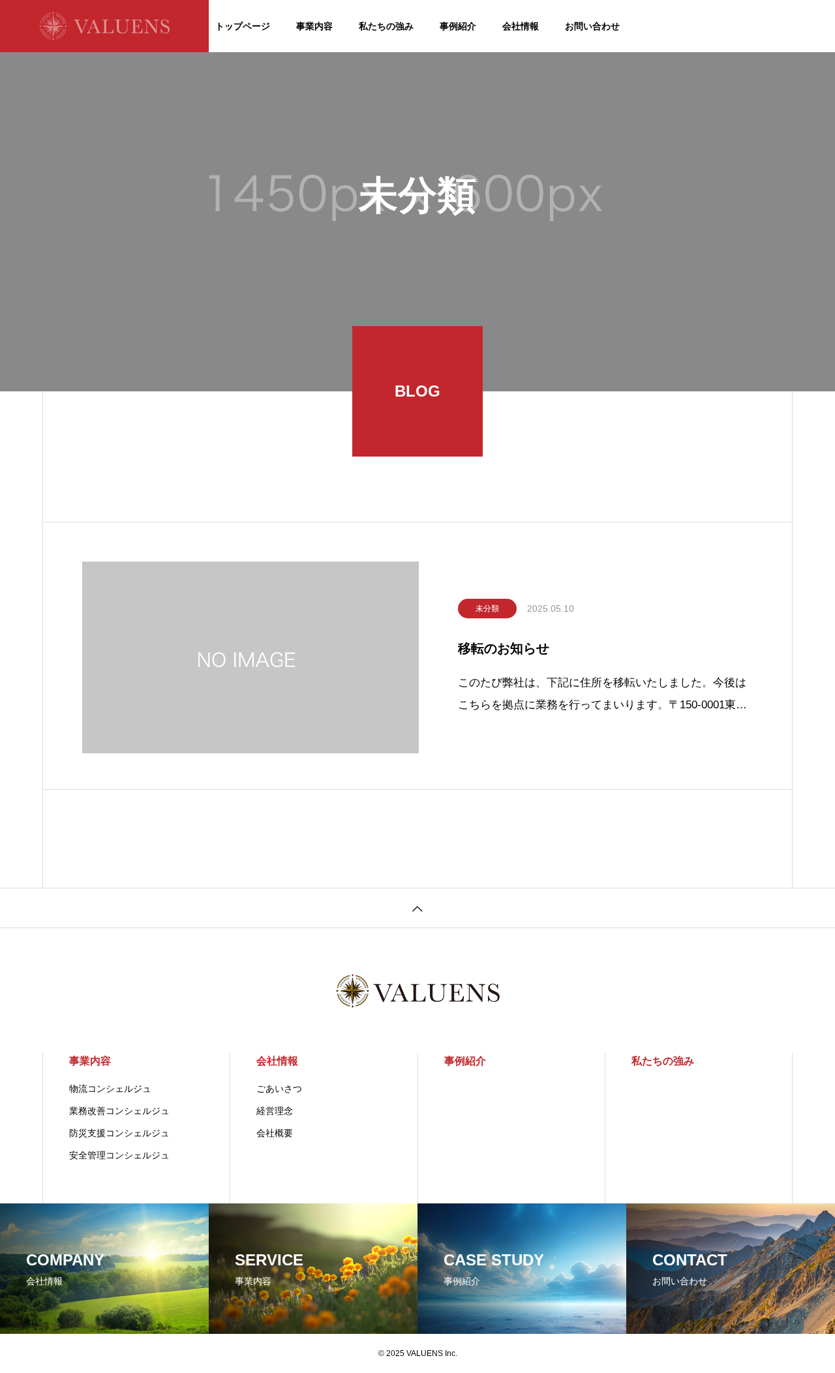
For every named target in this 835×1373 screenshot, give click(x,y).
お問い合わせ (592, 26)
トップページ (242, 26)
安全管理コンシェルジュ (119, 1155)
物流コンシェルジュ (110, 1088)
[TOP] (417, 908)
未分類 (487, 608)
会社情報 (520, 26)
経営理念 (274, 1111)
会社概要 (274, 1133)
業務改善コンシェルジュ (119, 1111)
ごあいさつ (279, 1088)
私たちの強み (386, 26)
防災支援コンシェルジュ (119, 1133)
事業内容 (314, 26)
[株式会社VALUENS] (104, 26)
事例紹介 (458, 26)
